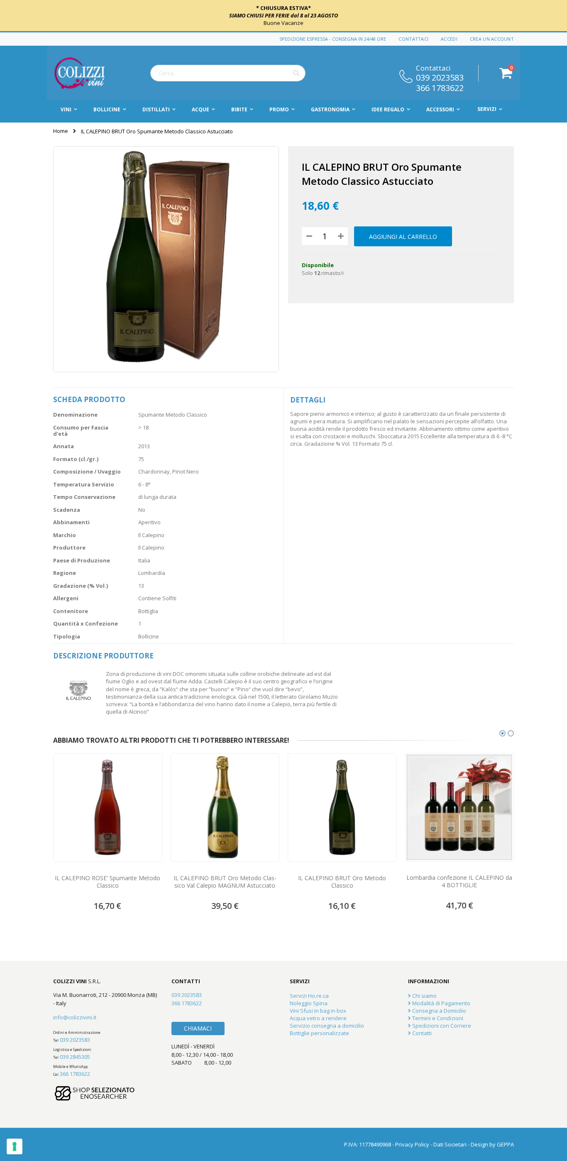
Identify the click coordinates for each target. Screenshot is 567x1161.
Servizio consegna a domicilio (327, 1025)
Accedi (449, 39)
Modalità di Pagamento (440, 1003)
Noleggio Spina (308, 1003)
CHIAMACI (198, 1028)
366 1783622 (440, 87)
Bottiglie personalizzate (319, 1033)
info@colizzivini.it (74, 1017)
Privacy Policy (412, 1144)
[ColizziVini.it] (88, 73)
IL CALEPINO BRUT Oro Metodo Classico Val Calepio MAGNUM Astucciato (225, 881)
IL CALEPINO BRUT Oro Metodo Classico (342, 881)
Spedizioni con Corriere (441, 1025)
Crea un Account (492, 39)
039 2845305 (75, 1056)
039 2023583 (440, 77)
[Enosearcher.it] (94, 1104)
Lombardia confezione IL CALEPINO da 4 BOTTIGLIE (459, 881)
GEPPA (505, 1144)
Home (60, 131)
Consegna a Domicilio (438, 1010)
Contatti (421, 1033)
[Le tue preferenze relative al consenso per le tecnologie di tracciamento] (14, 1146)
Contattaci (413, 39)
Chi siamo (424, 995)
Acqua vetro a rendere (318, 1018)
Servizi (486, 109)
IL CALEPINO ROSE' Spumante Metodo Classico (107, 881)
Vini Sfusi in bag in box (318, 1010)
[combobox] (227, 73)
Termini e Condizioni (437, 1018)
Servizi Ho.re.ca (309, 995)
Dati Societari (450, 1144)
